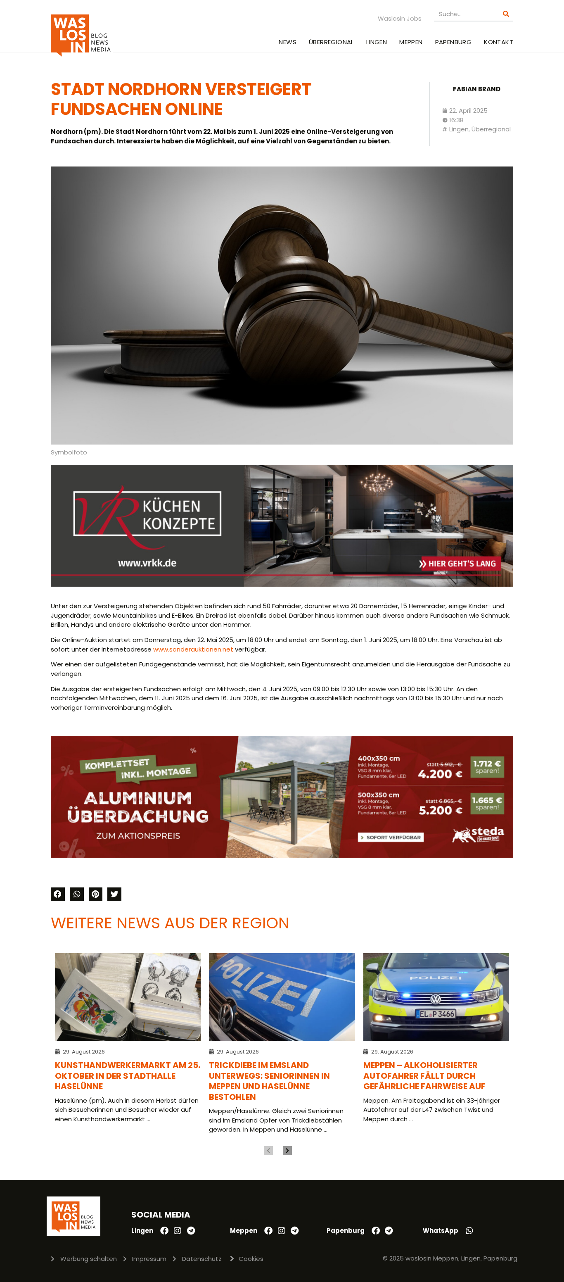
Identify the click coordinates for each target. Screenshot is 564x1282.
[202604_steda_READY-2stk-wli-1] (282, 855)
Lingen (376, 42)
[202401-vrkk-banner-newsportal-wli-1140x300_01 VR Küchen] (282, 584)
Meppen (410, 42)
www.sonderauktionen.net (193, 649)
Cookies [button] (251, 1258)
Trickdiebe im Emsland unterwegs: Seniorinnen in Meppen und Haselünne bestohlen (269, 1081)
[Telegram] (191, 1231)
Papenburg (453, 42)
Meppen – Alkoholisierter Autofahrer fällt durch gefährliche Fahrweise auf (424, 1075)
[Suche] (506, 14)
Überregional (331, 42)
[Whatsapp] (469, 1231)
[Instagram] (177, 1231)
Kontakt (498, 42)
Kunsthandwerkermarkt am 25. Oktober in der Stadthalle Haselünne (127, 1075)
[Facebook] (164, 1231)
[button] (58, 894)
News (287, 42)
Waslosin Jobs (400, 18)
